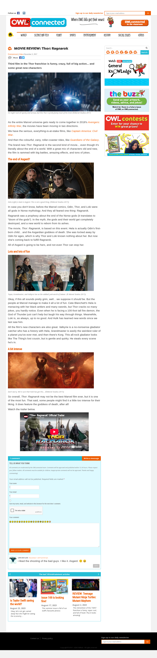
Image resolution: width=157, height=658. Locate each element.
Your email (12, 492)
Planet (59, 35)
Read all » (144, 52)
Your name (13, 483)
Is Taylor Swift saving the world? (22, 602)
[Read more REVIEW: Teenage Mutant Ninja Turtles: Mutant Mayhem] (85, 584)
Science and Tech (41, 35)
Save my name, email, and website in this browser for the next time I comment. (35, 503)
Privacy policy (47, 638)
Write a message (91, 458)
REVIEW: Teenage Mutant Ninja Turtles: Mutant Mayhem (84, 597)
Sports (73, 35)
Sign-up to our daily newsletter (89, 13)
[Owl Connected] (37, 19)
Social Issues (124, 35)
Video (21, 54)
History (107, 35)
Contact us (34, 638)
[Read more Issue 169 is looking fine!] (54, 586)
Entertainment (90, 35)
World (23, 35)
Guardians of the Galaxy (84, 139)
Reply (96, 566)
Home (12, 35)
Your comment (14, 517)
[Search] (146, 48)
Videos (141, 35)
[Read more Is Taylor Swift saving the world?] (23, 588)
